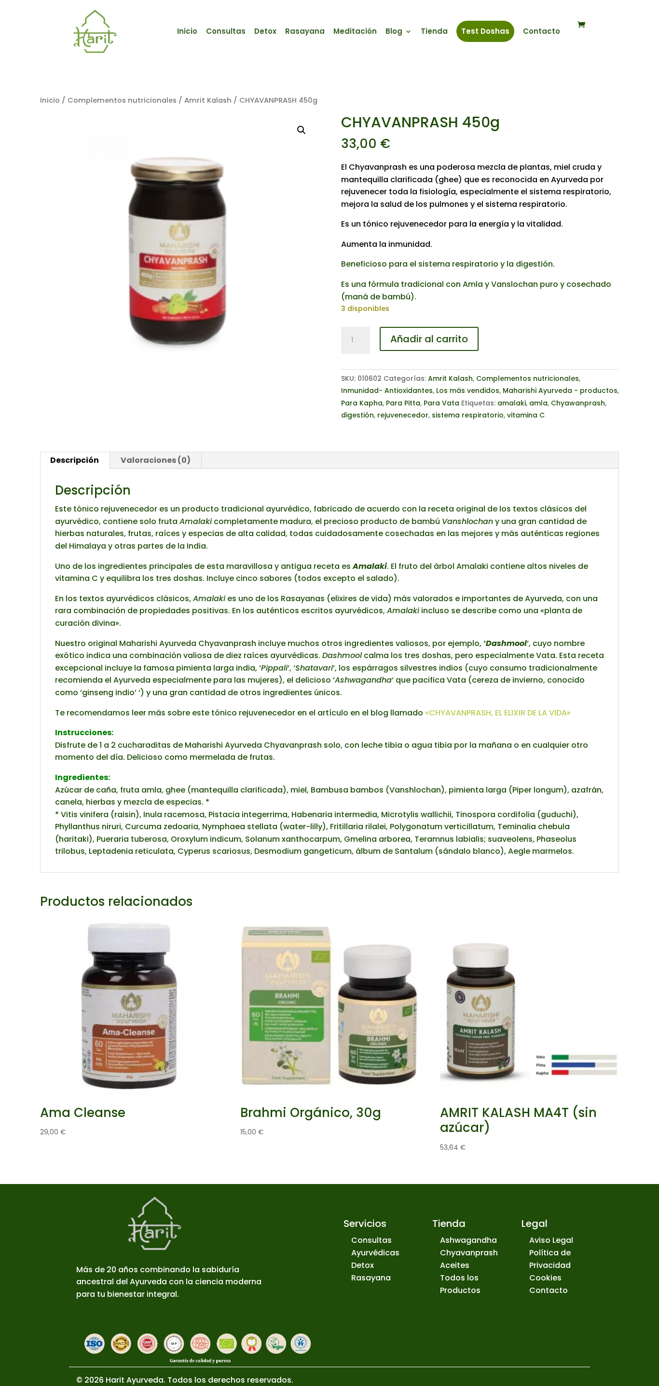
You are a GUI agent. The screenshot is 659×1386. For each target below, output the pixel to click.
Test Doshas (485, 31)
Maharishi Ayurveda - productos (560, 390)
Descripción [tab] (74, 460)
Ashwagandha (468, 1240)
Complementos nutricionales (122, 100)
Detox (265, 32)
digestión (357, 415)
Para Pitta (403, 403)
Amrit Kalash (208, 100)
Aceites (454, 1265)
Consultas (226, 32)
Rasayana (305, 32)
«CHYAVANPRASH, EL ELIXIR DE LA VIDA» (498, 712)
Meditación (355, 32)
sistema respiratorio (468, 415)
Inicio (187, 32)
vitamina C (526, 415)
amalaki (511, 403)
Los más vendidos (467, 390)
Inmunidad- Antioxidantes (387, 390)
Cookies (545, 1277)
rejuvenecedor (402, 415)
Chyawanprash (578, 403)
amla (538, 403)
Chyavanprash (469, 1252)
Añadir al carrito (429, 339)
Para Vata (441, 403)
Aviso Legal (551, 1240)
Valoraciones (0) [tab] (156, 460)
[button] (301, 130)
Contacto (541, 32)
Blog (393, 32)
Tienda (434, 32)
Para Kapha (362, 403)
